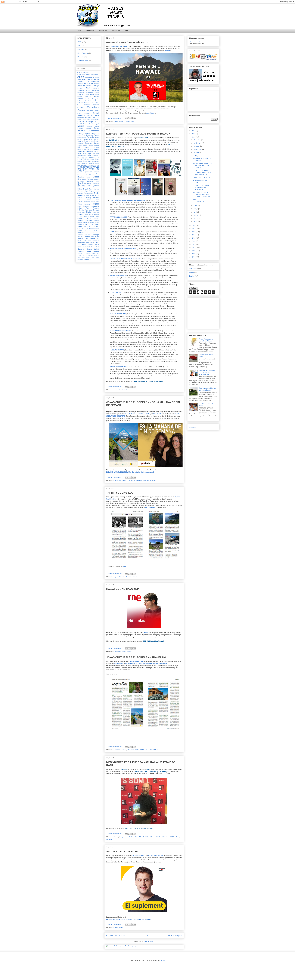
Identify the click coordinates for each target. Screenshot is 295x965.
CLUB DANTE (144, 138)
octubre (197, 146)
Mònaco (84, 179)
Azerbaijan (95, 91)
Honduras (80, 149)
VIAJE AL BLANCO (85, 255)
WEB (126, 31)
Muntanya (90, 183)
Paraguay (87, 204)
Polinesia (80, 210)
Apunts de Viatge (85, 83)
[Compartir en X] (130, 118)
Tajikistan (80, 234)
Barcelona (89, 93)
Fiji (98, 133)
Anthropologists (93, 81)
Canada (80, 107)
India (97, 149)
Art (84, 85)
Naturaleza (96, 187)
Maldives (79, 175)
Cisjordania (80, 117)
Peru (79, 206)
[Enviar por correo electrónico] (126, 118)
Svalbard (96, 231)
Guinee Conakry (94, 145)
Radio (132, 121)
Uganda (89, 249)
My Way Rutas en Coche (133, 663)
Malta (90, 175)
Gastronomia (88, 139)
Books (116, 390)
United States (92, 251)
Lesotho (91, 163)
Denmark (85, 124)
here (124, 566)
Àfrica (86, 77)
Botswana (80, 101)
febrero (196, 218)
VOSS (112, 232)
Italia (89, 153)
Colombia (87, 117)
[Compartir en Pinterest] (135, 118)
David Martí (113, 140)
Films (79, 135)
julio (195, 155)
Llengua (96, 165)
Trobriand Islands (93, 244)
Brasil (86, 101)
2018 (194, 225)
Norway (88, 198)
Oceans (88, 200)
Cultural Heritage (85, 122)
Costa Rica (85, 119)
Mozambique (81, 183)
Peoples (95, 204)
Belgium (80, 94)
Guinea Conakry (82, 145)
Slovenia (86, 222)
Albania (97, 77)
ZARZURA (80, 260)
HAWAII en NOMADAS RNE (122, 589)
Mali (85, 175)
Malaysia (96, 173)
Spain (95, 227)
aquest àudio (150, 113)
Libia (78, 165)
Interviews (130, 750)
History (96, 147)
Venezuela (95, 253)
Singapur (96, 220)
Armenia (79, 85)
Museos (96, 183)
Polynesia (88, 210)
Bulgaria (80, 103)
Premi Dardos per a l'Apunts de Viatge (206, 340)
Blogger (162, 960)
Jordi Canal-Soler (196, 42)
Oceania (127, 121)
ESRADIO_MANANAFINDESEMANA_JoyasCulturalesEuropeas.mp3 (130, 472)
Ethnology (88, 128)
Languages (95, 161)
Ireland (79, 153)
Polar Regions (92, 208)
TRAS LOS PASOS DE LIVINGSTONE (123, 249)
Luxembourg (88, 171)
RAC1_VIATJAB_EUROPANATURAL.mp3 (139, 828)
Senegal (80, 220)
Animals (80, 81)
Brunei (97, 101)
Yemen (83, 257)
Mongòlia (96, 179)
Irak (95, 151)
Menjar (88, 177)
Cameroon (95, 105)
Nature (79, 189)
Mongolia (90, 179)
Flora (88, 135)
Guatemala (88, 143)
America (84, 79)
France (96, 135)
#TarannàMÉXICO (83, 74)
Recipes (80, 214)
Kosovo (79, 161)
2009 (194, 254)
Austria (88, 90)
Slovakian (80, 222)
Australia (80, 91)
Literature (84, 165)
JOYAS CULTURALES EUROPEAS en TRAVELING (136, 657)
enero (196, 221)
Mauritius (80, 177)
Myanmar (96, 185)
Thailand (80, 239)
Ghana (86, 141)
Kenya (97, 159)
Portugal (96, 210)
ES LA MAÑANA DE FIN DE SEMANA (137, 414)
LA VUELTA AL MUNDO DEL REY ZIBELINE (125, 259)
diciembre (197, 140)
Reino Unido (89, 214)
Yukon (88, 257)
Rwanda (86, 216)
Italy (93, 153)
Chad (87, 115)
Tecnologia (95, 235)
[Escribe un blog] (128, 118)
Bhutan (97, 94)
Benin (92, 94)
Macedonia (96, 171)
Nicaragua (80, 191)
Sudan (79, 231)
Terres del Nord (92, 237)
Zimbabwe (87, 260)
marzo (196, 215)
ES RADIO (157, 414)
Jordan (89, 155)
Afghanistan (95, 74)
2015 (194, 235)
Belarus (97, 92)
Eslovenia (89, 126)
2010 (194, 250)
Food (91, 135)
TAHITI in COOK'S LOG (120, 492)
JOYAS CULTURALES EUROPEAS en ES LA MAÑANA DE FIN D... (202, 172)
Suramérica (88, 231)
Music (89, 185)
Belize (87, 94)
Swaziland (80, 233)
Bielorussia (88, 96)
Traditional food (83, 243)
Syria (97, 232)
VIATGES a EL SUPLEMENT (123, 851)
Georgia (96, 139)
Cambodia (86, 105)
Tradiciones (95, 240)
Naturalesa (88, 187)
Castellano (117, 480)
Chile (91, 115)
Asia (79, 45)
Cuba (97, 119)
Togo (84, 241)
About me (116, 31)
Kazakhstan (90, 159)
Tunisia (79, 247)
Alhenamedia (118, 663)
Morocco (90, 181)
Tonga (89, 240)
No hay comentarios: (115, 118)
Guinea (96, 143)
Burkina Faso (89, 103)
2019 (194, 137)
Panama (87, 202)
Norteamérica (88, 193)
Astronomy (96, 88)
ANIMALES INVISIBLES (118, 276)
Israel (85, 153)
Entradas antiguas (174, 935)
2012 (194, 244)
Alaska (91, 77)
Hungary (86, 149)
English (116, 577)
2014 (194, 238)
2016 (194, 232)
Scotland (109, 839)
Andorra (90, 79)
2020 (194, 134)
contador (192, 427)
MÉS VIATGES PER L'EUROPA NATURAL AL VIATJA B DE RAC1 (202, 195)
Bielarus (79, 96)
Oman (97, 200)
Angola (96, 79)
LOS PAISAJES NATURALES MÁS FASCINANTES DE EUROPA (153, 837)
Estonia (97, 126)
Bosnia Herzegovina (92, 99)
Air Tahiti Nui (150, 507)
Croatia (116, 837)
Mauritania (96, 175)
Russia (79, 216)
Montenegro (80, 181)
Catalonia (89, 111)
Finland (84, 135)
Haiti (78, 147)
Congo (93, 117)
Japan (83, 155)
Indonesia (81, 151)
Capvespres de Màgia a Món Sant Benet (207, 389)
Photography (94, 206)
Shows (90, 220)
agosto (196, 152)
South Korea (88, 226)
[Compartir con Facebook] (132, 118)
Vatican (88, 253)
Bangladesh (80, 92)
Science (88, 218)
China (96, 115)
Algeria (79, 79)
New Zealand (94, 189)
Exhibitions (94, 131)
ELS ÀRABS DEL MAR (118, 314)
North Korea (90, 195)
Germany (80, 141)
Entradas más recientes (115, 935)
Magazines (88, 173)
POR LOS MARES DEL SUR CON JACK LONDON (127, 200)
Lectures (84, 163)
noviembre (198, 143)
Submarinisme (94, 229)
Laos (78, 163)
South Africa (88, 224)
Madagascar (80, 173)
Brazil (92, 101)
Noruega (83, 197)
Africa (79, 42)
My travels (103, 31)
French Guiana (81, 137)
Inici (79, 31)
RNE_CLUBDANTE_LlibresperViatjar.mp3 (148, 381)
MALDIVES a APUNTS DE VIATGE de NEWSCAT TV (207, 372)
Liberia (97, 163)
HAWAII (167, 51)
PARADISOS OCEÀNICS (118, 217)
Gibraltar (91, 141)
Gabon (79, 139)
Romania (96, 214)
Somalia (79, 224)
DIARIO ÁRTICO (115, 292)
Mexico (96, 177)
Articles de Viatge (92, 85)
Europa (123, 480)
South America (82, 61)
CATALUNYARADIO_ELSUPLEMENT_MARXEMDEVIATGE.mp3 (128, 919)
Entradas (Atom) (148, 941)
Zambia (97, 257)
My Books (90, 31)
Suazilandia (85, 229)
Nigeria (91, 191)
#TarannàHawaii (83, 72)
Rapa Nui (96, 212)
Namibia (80, 187)
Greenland (80, 143)
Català (116, 121)
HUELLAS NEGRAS (117, 350)
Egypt (97, 124)
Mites (79, 179)
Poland (80, 208)
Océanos (80, 200)
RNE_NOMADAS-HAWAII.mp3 (153, 641)
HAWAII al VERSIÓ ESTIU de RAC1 (127, 42)
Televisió (80, 237)
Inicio (146, 935)
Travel (92, 243)
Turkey (91, 247)
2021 (194, 131)
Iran (98, 151)
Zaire (92, 257)
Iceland (127, 837)
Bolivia (96, 96)
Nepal (85, 189)
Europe (123, 750)
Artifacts (80, 88)
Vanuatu (80, 253)
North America (82, 53)
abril (195, 212)
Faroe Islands (90, 133)
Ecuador (91, 124)
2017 (194, 228)
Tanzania (87, 234)
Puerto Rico (81, 212)
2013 (194, 241)
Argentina (96, 83)
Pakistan (80, 202)
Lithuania (90, 165)
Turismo (86, 247)
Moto (97, 181)
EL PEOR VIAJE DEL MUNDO (120, 331)
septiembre (198, 149)
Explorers (80, 133)
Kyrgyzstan (86, 161)
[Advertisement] (196, 313)
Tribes (83, 244)
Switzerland (90, 232)
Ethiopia (80, 128)
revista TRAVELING (136, 661)
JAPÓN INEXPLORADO (118, 367)
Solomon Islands (94, 222)
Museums (81, 185)
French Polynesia (125, 577)
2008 (194, 257)
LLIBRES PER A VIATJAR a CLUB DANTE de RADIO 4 (138, 133)
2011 (194, 247)
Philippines (85, 206)
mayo (196, 209)
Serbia (86, 220)
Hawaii (121, 121)
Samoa (92, 216)
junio (196, 206)
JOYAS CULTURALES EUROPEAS (139, 480)
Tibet (86, 239)
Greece (96, 141)
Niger (86, 191)
